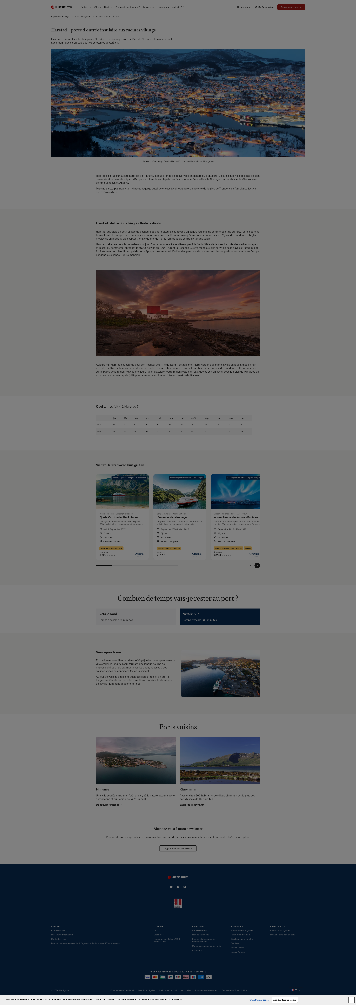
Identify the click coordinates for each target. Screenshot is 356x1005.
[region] (178, 1000)
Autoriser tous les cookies (284, 1000)
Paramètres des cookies (259, 1000)
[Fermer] (351, 1000)
